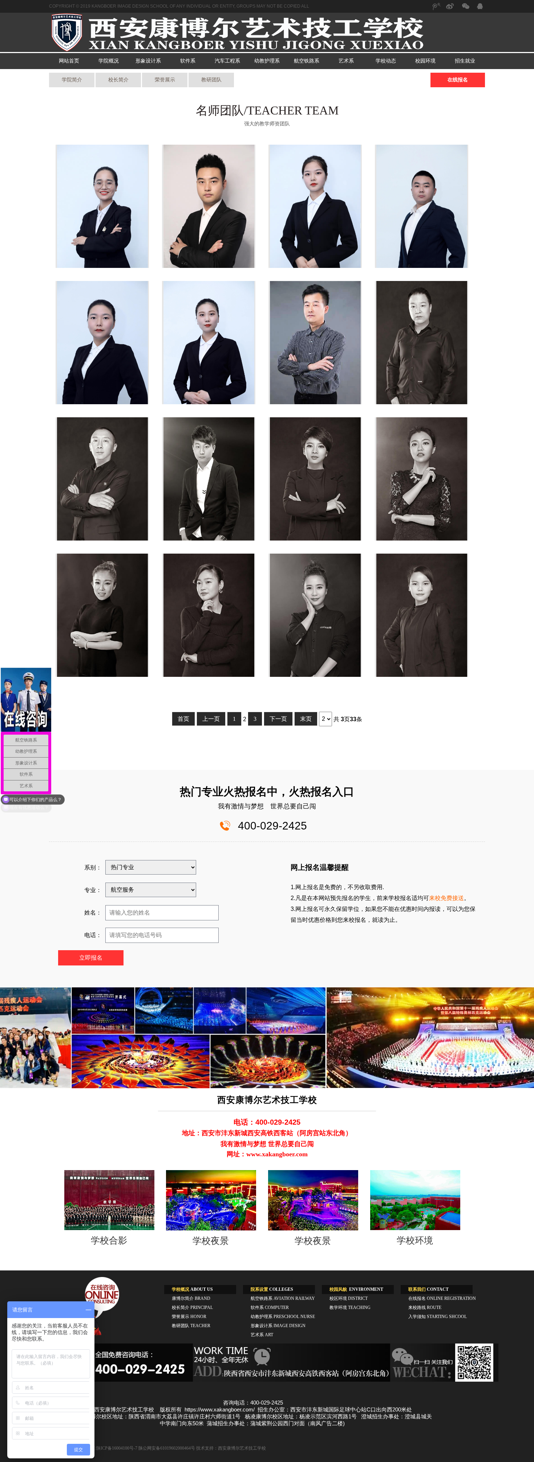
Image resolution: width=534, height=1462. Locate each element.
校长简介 (118, 80)
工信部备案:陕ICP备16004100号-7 (105, 1448)
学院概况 (108, 61)
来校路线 (424, 1307)
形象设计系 (148, 61)
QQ (479, 7)
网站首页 (69, 61)
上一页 (211, 719)
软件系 (187, 61)
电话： (93, 935)
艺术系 (346, 61)
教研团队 (211, 80)
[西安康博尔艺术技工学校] (267, 50)
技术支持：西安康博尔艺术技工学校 (231, 1448)
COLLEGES (272, 1289)
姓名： (93, 912)
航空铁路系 (306, 61)
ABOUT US (192, 1289)
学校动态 (386, 61)
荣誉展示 (165, 80)
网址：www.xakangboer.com (267, 1154)
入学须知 (437, 1316)
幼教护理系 (267, 61)
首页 (183, 719)
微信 (465, 10)
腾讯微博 (435, 10)
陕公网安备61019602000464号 (166, 1448)
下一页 (278, 719)
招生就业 (465, 61)
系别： (93, 867)
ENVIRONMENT (356, 1289)
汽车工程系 (227, 61)
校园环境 (425, 61)
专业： (93, 890)
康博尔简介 (191, 1298)
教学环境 (350, 1307)
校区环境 (348, 1298)
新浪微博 (450, 10)
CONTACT (428, 1289)
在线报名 (458, 80)
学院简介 (72, 80)
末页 (306, 719)
